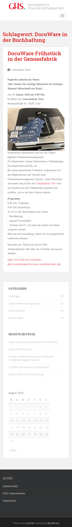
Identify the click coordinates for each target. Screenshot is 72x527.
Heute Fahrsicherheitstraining (25, 374)
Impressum (9, 500)
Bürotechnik (15, 318)
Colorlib (29, 523)
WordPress (53, 523)
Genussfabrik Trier (46, 183)
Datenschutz (10, 486)
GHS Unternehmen (14, 493)
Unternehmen (16, 310)
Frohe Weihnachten (20, 349)
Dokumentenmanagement (24, 303)
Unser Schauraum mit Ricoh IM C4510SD (32, 342)
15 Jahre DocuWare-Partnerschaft (28, 367)
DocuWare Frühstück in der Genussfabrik (34, 56)
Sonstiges (14, 296)
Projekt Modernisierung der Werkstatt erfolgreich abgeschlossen (31, 358)
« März (12, 450)
